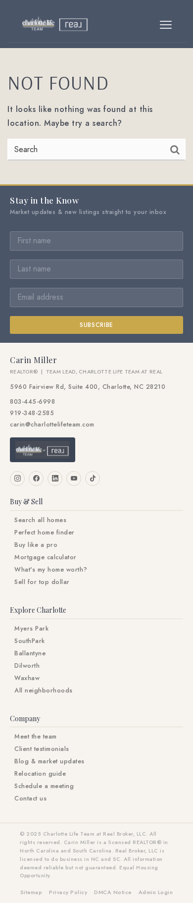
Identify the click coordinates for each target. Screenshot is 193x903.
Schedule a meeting (44, 786)
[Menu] (166, 25)
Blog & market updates (49, 761)
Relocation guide (40, 773)
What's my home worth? (51, 569)
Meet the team (35, 736)
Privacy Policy (68, 892)
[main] (96, 116)
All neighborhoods (43, 690)
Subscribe (96, 324)
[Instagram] (17, 478)
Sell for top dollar (42, 582)
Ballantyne (30, 653)
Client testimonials (41, 748)
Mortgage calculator (45, 557)
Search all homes (40, 520)
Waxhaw (27, 678)
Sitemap (31, 892)
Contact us (30, 798)
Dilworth (27, 665)
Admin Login (156, 892)
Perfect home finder (44, 532)
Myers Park (31, 628)
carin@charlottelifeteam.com (52, 424)
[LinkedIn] (55, 478)
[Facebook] (36, 478)
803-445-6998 (32, 401)
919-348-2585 (32, 413)
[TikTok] (92, 478)
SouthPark (29, 641)
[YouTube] (73, 478)
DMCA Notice (113, 892)
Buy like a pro (35, 544)
